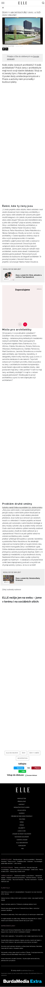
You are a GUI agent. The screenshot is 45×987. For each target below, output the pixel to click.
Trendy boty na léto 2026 (17, 871)
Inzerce (21, 813)
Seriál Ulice (34, 869)
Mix (22, 848)
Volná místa (21, 810)
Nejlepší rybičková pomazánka (15, 877)
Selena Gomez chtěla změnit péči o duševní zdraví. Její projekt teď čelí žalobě (22, 899)
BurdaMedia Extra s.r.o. (27, 970)
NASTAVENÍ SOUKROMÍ (22, 837)
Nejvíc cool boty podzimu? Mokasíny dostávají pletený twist (18, 904)
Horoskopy (22, 845)
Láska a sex (22, 831)
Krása (22, 825)
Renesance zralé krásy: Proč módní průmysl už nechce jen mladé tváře (22, 914)
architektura (22, 758)
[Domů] (22, 790)
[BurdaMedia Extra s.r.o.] (22, 981)
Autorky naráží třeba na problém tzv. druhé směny (22, 507)
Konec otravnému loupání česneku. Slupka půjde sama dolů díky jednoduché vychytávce (20, 959)
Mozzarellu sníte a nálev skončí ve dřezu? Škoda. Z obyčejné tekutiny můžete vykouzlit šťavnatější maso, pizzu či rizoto (22, 953)
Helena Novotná (8, 46)
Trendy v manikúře (20, 867)
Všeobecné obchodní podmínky (21, 816)
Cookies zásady (22, 839)
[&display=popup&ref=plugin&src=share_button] (3, 49)
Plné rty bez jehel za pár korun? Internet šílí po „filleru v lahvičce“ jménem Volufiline (20, 909)
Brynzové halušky (18, 879)
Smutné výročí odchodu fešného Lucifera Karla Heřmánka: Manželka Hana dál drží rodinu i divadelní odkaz (21, 947)
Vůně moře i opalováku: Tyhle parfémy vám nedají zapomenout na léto (22, 936)
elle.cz (6, 279)
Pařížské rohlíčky (31, 877)
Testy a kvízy (12, 861)
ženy (23, 753)
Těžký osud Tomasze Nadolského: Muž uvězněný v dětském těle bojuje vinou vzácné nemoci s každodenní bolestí (20, 931)
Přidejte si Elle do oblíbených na (23, 57)
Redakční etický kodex (21, 807)
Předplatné (22, 801)
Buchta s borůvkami (31, 879)
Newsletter (21, 798)
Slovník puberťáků (29, 859)
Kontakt (22, 804)
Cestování (30, 861)
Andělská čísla (21, 861)
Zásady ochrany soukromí (21, 834)
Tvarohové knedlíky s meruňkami (24, 875)
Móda (22, 822)
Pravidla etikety (17, 859)
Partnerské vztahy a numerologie (20, 869)
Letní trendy (17, 863)
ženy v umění (34, 753)
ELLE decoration (13, 8)
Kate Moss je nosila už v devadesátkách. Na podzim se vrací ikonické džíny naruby (21, 893)
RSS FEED (22, 819)
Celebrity (21, 828)
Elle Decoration (12, 753)
